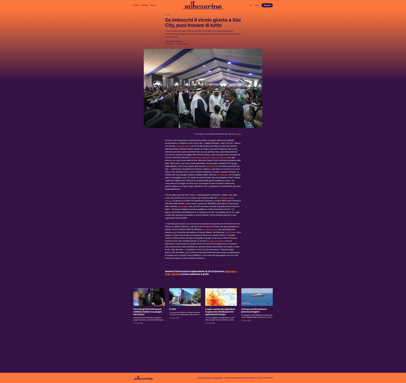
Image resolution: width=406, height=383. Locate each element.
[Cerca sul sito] (250, 5)
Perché (136, 5)
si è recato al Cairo (210, 229)
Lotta (167, 15)
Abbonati (267, 5)
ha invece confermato (215, 241)
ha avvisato (183, 206)
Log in (257, 5)
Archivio (145, 5)
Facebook (237, 134)
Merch (153, 5)
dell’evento (210, 166)
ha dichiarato (222, 175)
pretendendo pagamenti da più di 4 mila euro (209, 157)
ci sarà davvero (182, 146)
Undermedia (218, 378)
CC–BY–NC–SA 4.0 (205, 378)
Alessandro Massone (174, 41)
